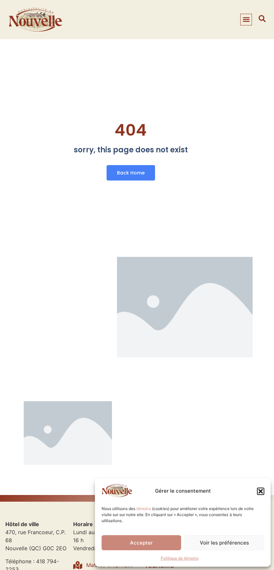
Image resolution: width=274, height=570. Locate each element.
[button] (260, 491)
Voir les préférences (224, 543)
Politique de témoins (179, 558)
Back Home (131, 172)
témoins (143, 508)
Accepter (141, 543)
